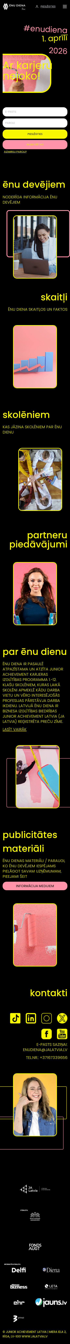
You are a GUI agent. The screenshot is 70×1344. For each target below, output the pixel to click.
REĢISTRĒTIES (35, 144)
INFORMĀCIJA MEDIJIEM (35, 886)
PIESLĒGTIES (35, 134)
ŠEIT (23, 876)
